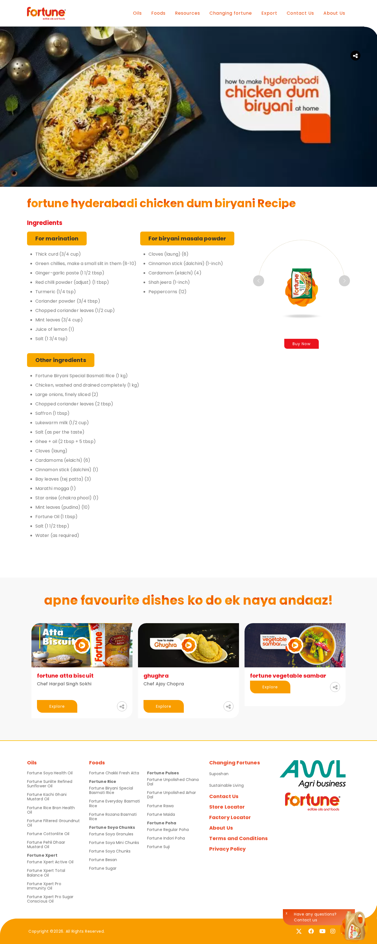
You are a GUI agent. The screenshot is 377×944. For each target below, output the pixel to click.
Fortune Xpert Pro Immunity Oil (44, 886)
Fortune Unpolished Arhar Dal (171, 795)
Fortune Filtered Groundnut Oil (53, 823)
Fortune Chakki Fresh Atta (114, 773)
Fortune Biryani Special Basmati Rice (111, 790)
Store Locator (227, 806)
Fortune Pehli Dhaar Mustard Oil (46, 844)
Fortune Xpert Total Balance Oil (46, 873)
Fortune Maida (161, 814)
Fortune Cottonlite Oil (48, 834)
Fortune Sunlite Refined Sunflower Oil (49, 784)
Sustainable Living (226, 785)
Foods (158, 13)
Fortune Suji (158, 846)
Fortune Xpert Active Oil (50, 862)
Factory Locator (230, 817)
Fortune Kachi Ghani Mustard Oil (47, 797)
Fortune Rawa (160, 806)
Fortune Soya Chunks (110, 851)
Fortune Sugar (102, 868)
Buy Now (301, 344)
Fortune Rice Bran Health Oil (51, 810)
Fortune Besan (103, 859)
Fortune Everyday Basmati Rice (114, 803)
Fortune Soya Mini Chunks (114, 842)
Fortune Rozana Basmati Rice (113, 817)
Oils (137, 13)
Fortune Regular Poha (168, 829)
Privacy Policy (227, 848)
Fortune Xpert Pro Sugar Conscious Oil (50, 899)
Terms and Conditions (238, 838)
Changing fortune (230, 13)
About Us (334, 13)
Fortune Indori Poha (166, 838)
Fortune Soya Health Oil (50, 773)
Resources (187, 13)
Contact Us (300, 13)
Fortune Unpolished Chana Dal (173, 782)
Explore (57, 706)
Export (269, 13)
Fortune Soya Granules (111, 834)
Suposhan (219, 774)
